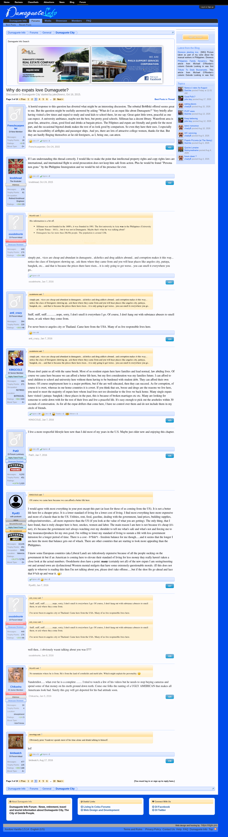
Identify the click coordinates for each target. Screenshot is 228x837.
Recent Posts (25, 25)
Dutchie (187, 90)
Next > (60, 99)
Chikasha (15, 686)
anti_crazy (16, 313)
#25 (169, 420)
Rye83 (16, 513)
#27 (169, 586)
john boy (188, 99)
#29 (169, 697)
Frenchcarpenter (15, 127)
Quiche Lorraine (191, 147)
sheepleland (19, 714)
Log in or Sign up (207, 7)
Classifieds (33, 2)
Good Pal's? (189, 96)
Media (48, 21)
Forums (35, 21)
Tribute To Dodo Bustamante (192, 70)
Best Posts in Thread (165, 99)
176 (22, 252)
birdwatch (16, 753)
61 (23, 192)
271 (22, 384)
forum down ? (190, 156)
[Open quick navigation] (173, 33)
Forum (83, 2)
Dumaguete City (31, 94)
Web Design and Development (101, 810)
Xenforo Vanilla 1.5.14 (17, 829)
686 (22, 381)
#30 (169, 761)
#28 (169, 656)
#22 (169, 183)
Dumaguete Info (18, 21)
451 (22, 477)
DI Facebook (162, 807)
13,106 (21, 544)
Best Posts (11, 25)
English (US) (38, 829)
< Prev (22, 99)
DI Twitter (160, 810)
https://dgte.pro (209, 825)
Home (6, 2)
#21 (169, 147)
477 (22, 762)
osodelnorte (16, 234)
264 (22, 321)
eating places (190, 104)
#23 (169, 282)
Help (179, 829)
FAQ (88, 21)
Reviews (19, 2)
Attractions (49, 2)
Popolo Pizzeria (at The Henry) (198, 140)
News (62, 2)
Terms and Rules (133, 829)
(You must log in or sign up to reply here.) (154, 781)
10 (54, 99)
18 (23, 140)
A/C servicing (190, 133)
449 (22, 249)
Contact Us (169, 829)
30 (23, 705)
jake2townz (58, 94)
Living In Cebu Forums (96, 807)
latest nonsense (191, 126)
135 (22, 765)
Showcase (61, 21)
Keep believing (191, 118)
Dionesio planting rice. (188, 52)
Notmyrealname (191, 150)
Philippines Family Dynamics (192, 61)
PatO (16, 451)
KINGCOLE (15, 369)
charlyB (187, 106)
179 (22, 189)
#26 (169, 456)
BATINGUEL (19, 396)
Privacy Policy (153, 829)
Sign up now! (196, 37)
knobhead (16, 178)
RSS (215, 829)
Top (211, 829)
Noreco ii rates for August (195, 88)
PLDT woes (189, 111)
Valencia (20, 553)
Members (77, 21)
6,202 (22, 474)
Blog (72, 2)
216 (22, 324)
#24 (169, 339)
